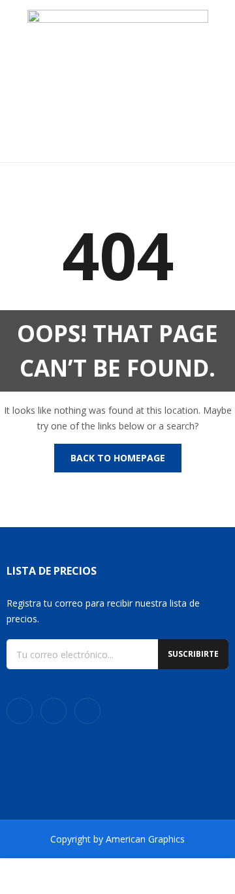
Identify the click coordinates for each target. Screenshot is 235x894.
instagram (53, 711)
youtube (87, 711)
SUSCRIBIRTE (193, 653)
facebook (20, 711)
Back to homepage (117, 458)
